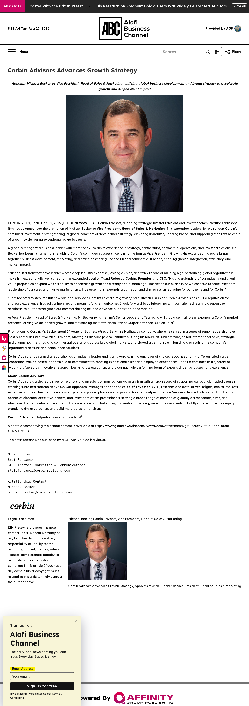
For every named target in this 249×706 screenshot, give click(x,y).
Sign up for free (42, 686)
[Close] (76, 621)
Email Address (22, 669)
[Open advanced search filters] (217, 51)
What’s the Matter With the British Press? (46, 6)
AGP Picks (12, 6)
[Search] (207, 51)
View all (239, 6)
